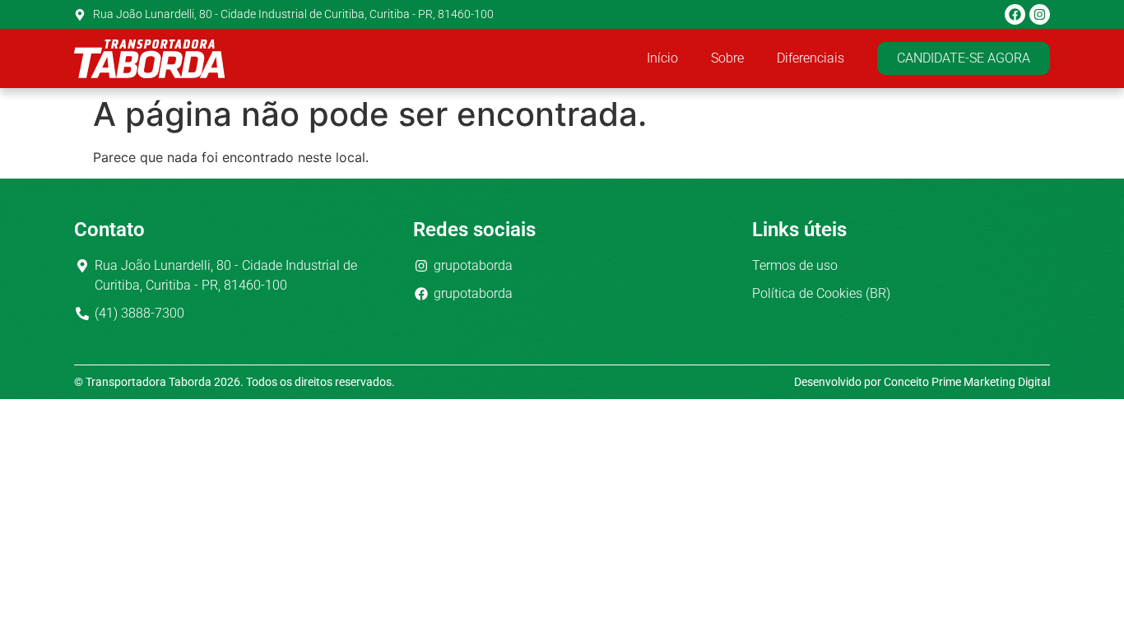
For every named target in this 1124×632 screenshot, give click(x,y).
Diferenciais (810, 58)
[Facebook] (1015, 14)
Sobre (727, 58)
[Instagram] (1039, 14)
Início (662, 58)
